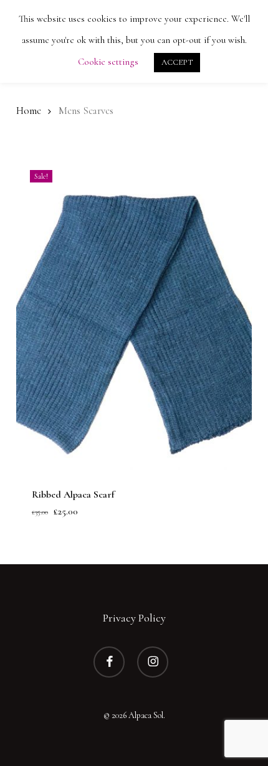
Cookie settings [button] (108, 61)
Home (28, 111)
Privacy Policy (134, 618)
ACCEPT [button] (177, 62)
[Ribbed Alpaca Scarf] (134, 313)
